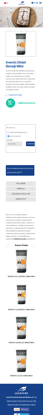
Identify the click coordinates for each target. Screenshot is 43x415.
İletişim (34, 404)
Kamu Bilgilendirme (25, 404)
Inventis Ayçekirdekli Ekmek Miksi (21, 310)
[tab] (21, 183)
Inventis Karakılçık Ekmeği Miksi (21, 343)
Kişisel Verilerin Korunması (25, 401)
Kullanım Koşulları (12, 401)
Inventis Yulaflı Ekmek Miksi (21, 376)
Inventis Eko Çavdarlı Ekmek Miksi (21, 276)
